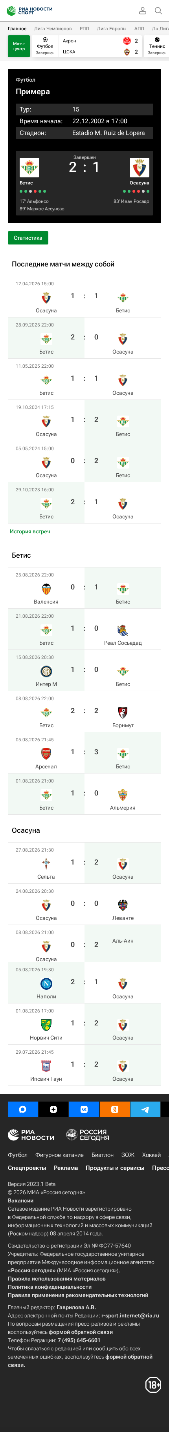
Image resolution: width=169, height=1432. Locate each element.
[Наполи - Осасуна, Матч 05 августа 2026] (133, 191)
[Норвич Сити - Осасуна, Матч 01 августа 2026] (129, 191)
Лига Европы (112, 28)
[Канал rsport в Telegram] (145, 1109)
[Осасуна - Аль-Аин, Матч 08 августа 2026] (138, 191)
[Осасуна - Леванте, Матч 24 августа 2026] (143, 191)
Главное (17, 28)
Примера (33, 91)
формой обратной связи (81, 1332)
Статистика (28, 238)
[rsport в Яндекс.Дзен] (53, 1109)
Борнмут (123, 725)
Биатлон (103, 1154)
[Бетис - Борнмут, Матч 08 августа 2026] (30, 191)
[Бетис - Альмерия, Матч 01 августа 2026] (21, 191)
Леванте (123, 918)
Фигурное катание (59, 1154)
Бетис (26, 183)
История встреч (30, 531)
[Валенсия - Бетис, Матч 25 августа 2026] (44, 191)
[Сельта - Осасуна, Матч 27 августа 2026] (148, 191)
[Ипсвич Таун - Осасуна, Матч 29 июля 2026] (124, 191)
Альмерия (123, 807)
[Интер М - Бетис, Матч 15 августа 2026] (35, 191)
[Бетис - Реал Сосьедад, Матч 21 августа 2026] (40, 191)
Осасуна (139, 183)
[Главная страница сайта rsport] (47, 11)
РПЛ (84, 28)
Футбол (25, 80)
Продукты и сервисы (115, 1167)
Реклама (66, 1167)
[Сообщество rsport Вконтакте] (84, 1109)
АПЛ (139, 28)
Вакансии (20, 1200)
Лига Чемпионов (53, 28)
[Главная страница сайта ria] (9, 11)
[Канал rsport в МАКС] (23, 1109)
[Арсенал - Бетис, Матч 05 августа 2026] (25, 191)
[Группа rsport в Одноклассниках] (115, 1109)
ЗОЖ (127, 1154)
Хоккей (151, 1154)
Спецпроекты (27, 1167)
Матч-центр (19, 46)
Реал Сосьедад (123, 643)
